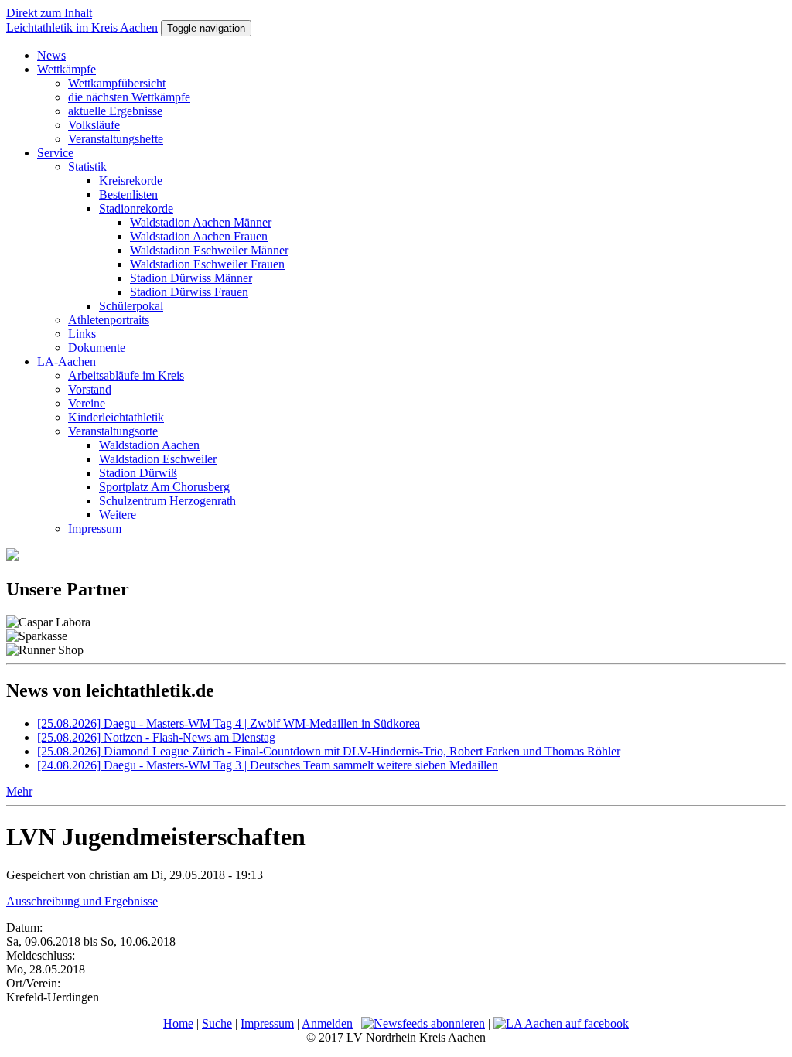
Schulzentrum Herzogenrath (167, 500)
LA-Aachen (66, 361)
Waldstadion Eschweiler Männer (209, 250)
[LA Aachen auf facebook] (561, 1023)
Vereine (86, 403)
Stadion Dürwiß (138, 472)
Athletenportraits (108, 319)
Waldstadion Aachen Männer (200, 222)
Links (82, 333)
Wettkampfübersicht (117, 83)
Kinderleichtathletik (116, 417)
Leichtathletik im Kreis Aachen (82, 27)
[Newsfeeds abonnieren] (423, 1023)
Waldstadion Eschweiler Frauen (207, 264)
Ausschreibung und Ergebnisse (82, 901)
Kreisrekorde (130, 180)
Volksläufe (94, 124)
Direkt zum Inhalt (49, 12)
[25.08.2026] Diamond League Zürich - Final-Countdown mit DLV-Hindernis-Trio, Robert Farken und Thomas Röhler (328, 751)
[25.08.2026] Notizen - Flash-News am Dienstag (156, 737)
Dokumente (96, 347)
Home (178, 1023)
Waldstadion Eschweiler (158, 458)
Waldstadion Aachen (149, 445)
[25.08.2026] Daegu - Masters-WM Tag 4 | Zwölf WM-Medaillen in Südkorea (228, 723)
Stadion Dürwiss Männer (191, 278)
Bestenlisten (128, 194)
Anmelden (327, 1023)
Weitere (117, 514)
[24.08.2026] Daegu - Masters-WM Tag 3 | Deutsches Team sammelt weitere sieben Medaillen (267, 765)
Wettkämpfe (66, 69)
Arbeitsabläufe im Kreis (126, 375)
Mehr (19, 791)
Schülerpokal (131, 305)
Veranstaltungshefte (115, 138)
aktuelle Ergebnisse (115, 111)
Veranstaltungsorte (113, 431)
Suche (217, 1023)
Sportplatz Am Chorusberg (164, 486)
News (51, 55)
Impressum (94, 528)
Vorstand (89, 389)
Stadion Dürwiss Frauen (189, 291)
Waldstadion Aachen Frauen (199, 236)
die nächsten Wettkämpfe (129, 97)
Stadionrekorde (136, 208)
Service (55, 152)
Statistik (87, 166)
